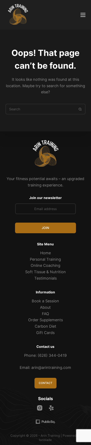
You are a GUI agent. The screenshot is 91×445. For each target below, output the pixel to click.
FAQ (45, 313)
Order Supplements (45, 320)
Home (45, 253)
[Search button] (80, 109)
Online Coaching (45, 265)
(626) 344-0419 (52, 355)
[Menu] (82, 14)
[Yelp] (51, 408)
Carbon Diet (45, 326)
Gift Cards (45, 332)
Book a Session (45, 301)
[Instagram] (39, 408)
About (45, 307)
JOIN (45, 228)
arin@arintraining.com (51, 367)
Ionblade (45, 440)
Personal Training (45, 259)
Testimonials (45, 278)
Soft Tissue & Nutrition (45, 272)
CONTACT (45, 383)
